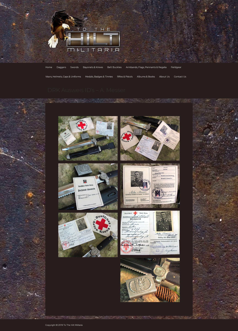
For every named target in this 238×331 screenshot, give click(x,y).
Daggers (61, 67)
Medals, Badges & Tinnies (99, 76)
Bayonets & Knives (93, 67)
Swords (74, 67)
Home (48, 67)
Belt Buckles (114, 67)
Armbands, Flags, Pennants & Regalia (146, 67)
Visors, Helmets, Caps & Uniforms (63, 76)
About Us (164, 76)
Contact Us (180, 76)
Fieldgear (176, 67)
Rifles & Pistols (124, 76)
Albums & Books (146, 76)
